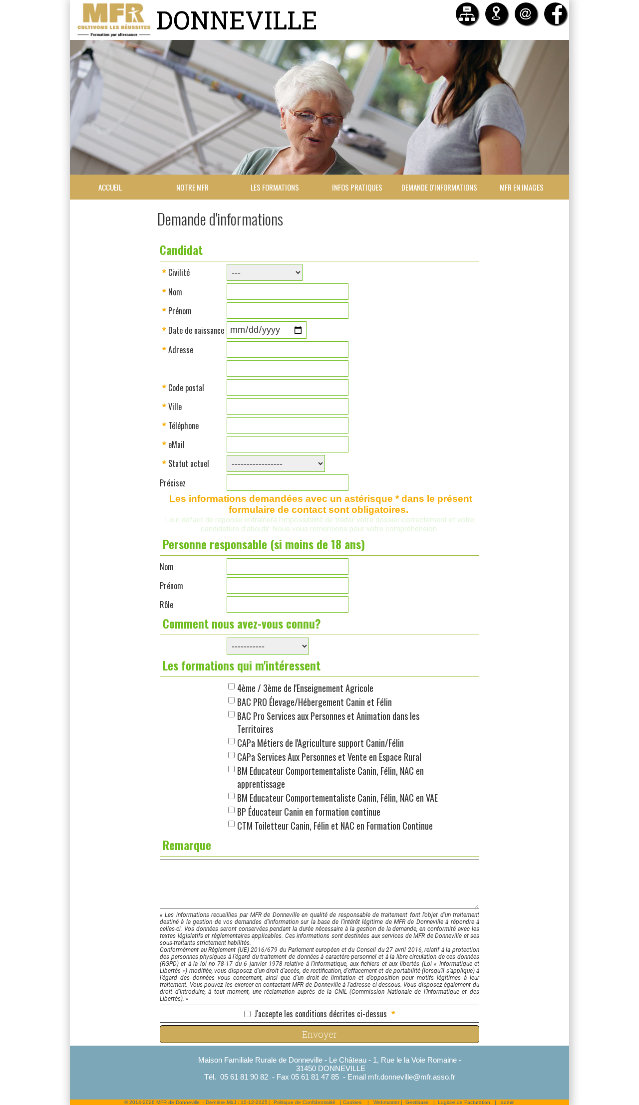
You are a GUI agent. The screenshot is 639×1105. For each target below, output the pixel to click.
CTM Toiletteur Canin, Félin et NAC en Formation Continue (335, 825)
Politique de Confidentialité (304, 1102)
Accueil (110, 187)
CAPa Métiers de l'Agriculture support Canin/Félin (320, 742)
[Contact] (526, 13)
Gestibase (417, 1102)
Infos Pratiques (357, 187)
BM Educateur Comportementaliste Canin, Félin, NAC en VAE (337, 797)
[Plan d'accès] (496, 13)
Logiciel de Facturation (464, 1102)
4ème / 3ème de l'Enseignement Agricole (305, 687)
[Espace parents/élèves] (467, 13)
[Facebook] (555, 13)
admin (508, 1102)
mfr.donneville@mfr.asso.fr (411, 1077)
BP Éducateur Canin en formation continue (308, 811)
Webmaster (386, 1102)
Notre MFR (192, 187)
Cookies (352, 1102)
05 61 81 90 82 (244, 1077)
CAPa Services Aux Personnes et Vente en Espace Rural (329, 756)
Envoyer (319, 1034)
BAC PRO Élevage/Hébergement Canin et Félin (314, 701)
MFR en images (522, 187)
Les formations (275, 187)
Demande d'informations (439, 187)
